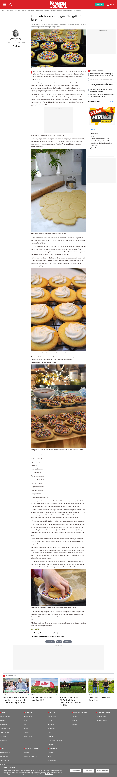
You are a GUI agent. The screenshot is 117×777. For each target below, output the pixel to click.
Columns (74, 720)
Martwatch (27, 752)
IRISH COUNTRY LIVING (80, 712)
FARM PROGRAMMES (103, 712)
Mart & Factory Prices (30, 756)
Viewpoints (3, 724)
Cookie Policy (49, 774)
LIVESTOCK (28, 712)
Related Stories (10, 676)
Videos (50, 756)
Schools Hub (4, 756)
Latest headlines (5, 716)
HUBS (3, 748)
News (15, 41)
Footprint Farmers (101, 720)
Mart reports (28, 716)
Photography (52, 760)
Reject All (89, 770)
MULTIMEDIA (53, 748)
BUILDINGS (53, 10)
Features (74, 716)
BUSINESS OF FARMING (32, 748)
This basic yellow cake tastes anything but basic (47, 633)
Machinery (51, 724)
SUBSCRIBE (99, 4)
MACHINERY (17, 10)
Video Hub (3, 764)
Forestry (50, 744)
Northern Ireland (5, 728)
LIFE (61, 694)
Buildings (51, 736)
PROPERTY (47, 10)
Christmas (50, 641)
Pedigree (26, 732)
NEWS (4, 694)
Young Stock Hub (5, 760)
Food (59, 641)
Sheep (26, 728)
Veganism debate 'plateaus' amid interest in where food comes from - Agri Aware (15, 700)
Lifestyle (74, 724)
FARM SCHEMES (39, 10)
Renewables (51, 728)
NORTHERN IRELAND (67, 10)
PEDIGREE (59, 10)
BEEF (3, 10)
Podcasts (50, 752)
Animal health (28, 736)
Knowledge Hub (5, 752)
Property (50, 732)
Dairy (25, 724)
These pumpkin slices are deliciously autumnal (47, 636)
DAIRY (7, 10)
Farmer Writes (4, 732)
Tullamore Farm (101, 716)
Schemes (2, 720)
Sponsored (3, 740)
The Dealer (3, 736)
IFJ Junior (67, 641)
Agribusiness (52, 716)
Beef (25, 720)
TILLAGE (24, 10)
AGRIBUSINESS (31, 10)
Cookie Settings (75, 770)
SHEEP (11, 10)
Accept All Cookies (102, 770)
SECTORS (52, 712)
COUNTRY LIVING (77, 10)
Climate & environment (55, 740)
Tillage (50, 720)
